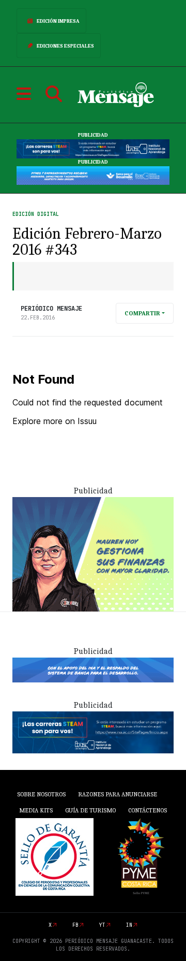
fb (75, 925)
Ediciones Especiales (65, 46)
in (129, 925)
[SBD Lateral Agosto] (93, 553)
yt (102, 925)
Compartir (142, 313)
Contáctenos (147, 810)
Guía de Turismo (90, 810)
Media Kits (36, 810)
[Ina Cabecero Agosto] (93, 148)
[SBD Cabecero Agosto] (93, 175)
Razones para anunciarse (117, 794)
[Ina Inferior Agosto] (93, 731)
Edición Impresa (58, 21)
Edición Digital (35, 214)
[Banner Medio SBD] (93, 669)
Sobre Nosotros (41, 794)
